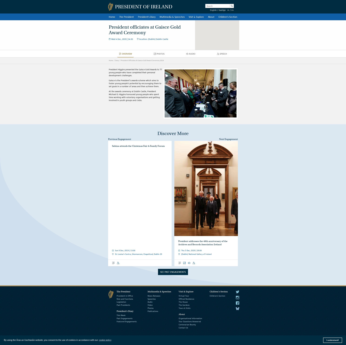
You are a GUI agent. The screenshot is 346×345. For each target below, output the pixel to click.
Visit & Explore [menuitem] (196, 16)
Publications (153, 311)
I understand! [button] (332, 340)
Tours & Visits (184, 308)
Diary (117, 60)
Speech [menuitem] (224, 54)
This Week (121, 315)
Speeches (152, 299)
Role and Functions (125, 299)
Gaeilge (222, 10)
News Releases (154, 296)
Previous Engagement (119, 139)
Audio (150, 302)
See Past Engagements (173, 271)
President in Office (125, 296)
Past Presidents (123, 305)
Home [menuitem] (112, 16)
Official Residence (186, 299)
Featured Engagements (127, 321)
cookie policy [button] (105, 340)
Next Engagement (228, 139)
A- (228, 10)
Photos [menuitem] (161, 54)
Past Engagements (124, 318)
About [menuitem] (211, 16)
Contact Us (183, 327)
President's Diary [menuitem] (147, 16)
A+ (232, 10)
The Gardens (184, 305)
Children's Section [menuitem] (227, 16)
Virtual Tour (184, 296)
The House (183, 302)
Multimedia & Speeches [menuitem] (172, 16)
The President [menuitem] (126, 16)
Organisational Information (190, 318)
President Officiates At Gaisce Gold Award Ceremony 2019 (142, 60)
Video (150, 305)
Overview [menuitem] (127, 54)
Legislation (121, 302)
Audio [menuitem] (193, 54)
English (213, 10)
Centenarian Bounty (187, 324)
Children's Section (217, 296)
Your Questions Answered (190, 321)
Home (111, 60)
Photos (151, 308)
